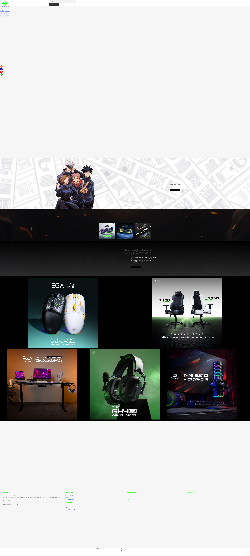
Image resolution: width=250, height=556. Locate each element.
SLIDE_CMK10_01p (4, 8)
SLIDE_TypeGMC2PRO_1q (5, 11)
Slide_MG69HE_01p (4, 10)
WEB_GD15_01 (3, 16)
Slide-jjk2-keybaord (4, 15)
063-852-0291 (72, 509)
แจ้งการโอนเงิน (130, 506)
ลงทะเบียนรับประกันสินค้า (132, 508)
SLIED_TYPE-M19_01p (4, 6)
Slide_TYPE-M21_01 (4, 13)
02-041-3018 (71, 499)
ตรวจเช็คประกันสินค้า (131, 510)
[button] (48, 3)
